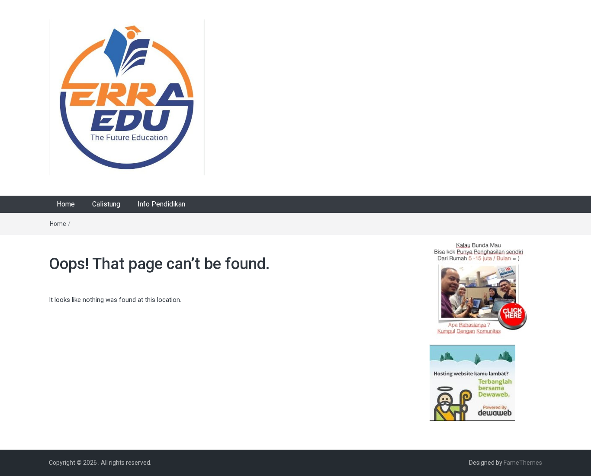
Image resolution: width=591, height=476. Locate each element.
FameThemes (523, 462)
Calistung (106, 204)
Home (66, 204)
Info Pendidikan (161, 204)
